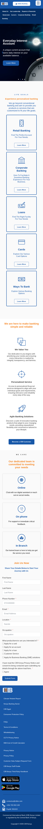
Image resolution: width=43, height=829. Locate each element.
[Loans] (21, 204)
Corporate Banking (24, 15)
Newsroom (6, 15)
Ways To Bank (21, 286)
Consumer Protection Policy (14, 714)
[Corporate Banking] (21, 160)
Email (4, 609)
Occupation (7, 630)
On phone (21, 516)
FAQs (6, 722)
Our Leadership (15, 11)
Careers (14, 15)
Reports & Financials (29, 11)
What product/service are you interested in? (19, 641)
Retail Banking (21, 130)
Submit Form (10, 678)
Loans (21, 212)
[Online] (21, 480)
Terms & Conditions (11, 727)
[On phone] (21, 509)
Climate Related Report (12, 698)
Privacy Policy (9, 756)
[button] (2, 52)
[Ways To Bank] (21, 279)
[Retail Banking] (21, 123)
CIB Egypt (7, 709)
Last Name (6, 588)
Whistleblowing (9, 732)
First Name (6, 578)
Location (5, 620)
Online (21, 487)
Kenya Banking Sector (12, 704)
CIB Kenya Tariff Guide (12, 766)
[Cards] (21, 242)
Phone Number (8, 599)
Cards (21, 249)
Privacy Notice (9, 750)
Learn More (11, 63)
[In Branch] (21, 538)
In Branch (21, 545)
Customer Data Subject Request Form (17, 761)
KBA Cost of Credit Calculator (14, 743)
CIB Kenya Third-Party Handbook (16, 771)
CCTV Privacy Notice (11, 738)
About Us (5, 11)
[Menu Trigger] (38, 3)
